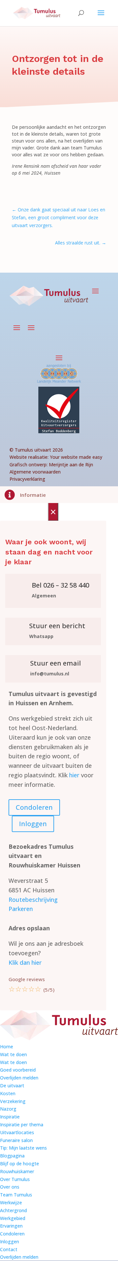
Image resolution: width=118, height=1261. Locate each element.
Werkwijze (11, 1202)
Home (6, 1046)
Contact (8, 1249)
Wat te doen (13, 1054)
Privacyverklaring (27, 479)
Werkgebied (12, 1218)
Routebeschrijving (33, 899)
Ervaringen (11, 1226)
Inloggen (33, 823)
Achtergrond (13, 1210)
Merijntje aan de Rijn (71, 464)
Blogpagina (12, 1156)
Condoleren (34, 807)
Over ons (9, 1187)
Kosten (7, 1093)
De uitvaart (12, 1085)
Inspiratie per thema (21, 1124)
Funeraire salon (16, 1140)
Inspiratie (10, 1117)
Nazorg (8, 1109)
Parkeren (21, 909)
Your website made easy (76, 457)
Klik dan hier (25, 962)
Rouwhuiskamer (17, 1171)
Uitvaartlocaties (17, 1132)
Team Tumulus (16, 1195)
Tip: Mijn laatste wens (23, 1148)
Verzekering (13, 1101)
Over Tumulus (15, 1179)
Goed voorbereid (18, 1070)
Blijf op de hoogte (19, 1163)
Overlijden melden (19, 1078)
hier (74, 775)
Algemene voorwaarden (35, 472)
